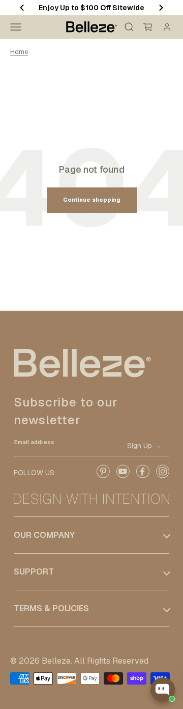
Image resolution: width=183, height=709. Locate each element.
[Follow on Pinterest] (103, 476)
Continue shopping (91, 199)
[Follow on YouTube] (123, 476)
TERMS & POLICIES (51, 608)
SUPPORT (34, 571)
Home (19, 51)
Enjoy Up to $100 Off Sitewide (91, 7)
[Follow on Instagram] (162, 476)
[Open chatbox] (162, 689)
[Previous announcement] (21, 7)
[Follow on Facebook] (142, 476)
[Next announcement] (161, 7)
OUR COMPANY (44, 535)
